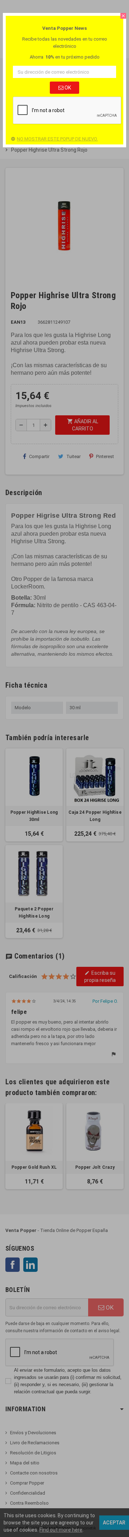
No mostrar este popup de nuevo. (57, 139)
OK (67, 88)
